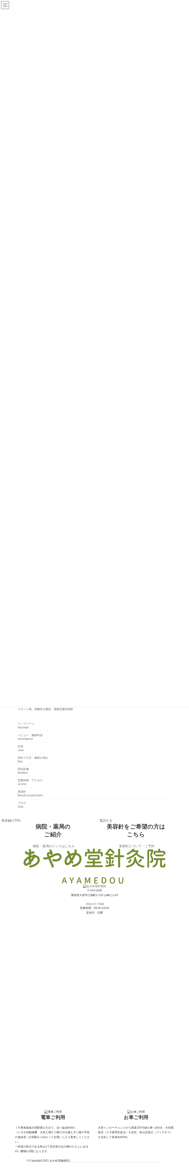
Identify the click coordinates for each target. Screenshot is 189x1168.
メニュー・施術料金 (30, 736)
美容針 (30, 793)
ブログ (22, 804)
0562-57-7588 (95, 903)
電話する (105, 820)
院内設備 (23, 770)
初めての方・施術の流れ (33, 759)
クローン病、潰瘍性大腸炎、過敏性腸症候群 (45, 709)
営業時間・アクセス (30, 782)
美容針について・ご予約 (136, 846)
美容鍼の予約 (11, 820)
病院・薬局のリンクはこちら (54, 846)
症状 (21, 748)
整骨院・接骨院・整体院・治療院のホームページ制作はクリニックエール (116, 1160)
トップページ (26, 725)
